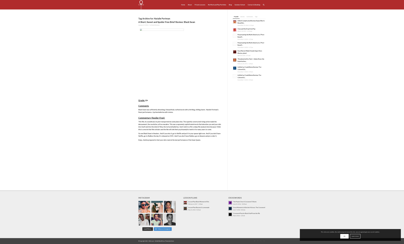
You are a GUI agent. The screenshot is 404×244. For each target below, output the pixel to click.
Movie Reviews (155, 25)
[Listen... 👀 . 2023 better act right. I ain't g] (170, 220)
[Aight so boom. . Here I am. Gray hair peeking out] (157, 220)
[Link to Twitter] (254, 240)
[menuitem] (183, 4)
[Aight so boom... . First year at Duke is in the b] (144, 207)
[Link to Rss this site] (260, 240)
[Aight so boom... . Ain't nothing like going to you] (170, 207)
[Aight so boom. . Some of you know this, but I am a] (144, 220)
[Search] (264, 4)
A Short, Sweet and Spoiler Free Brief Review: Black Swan (166, 22)
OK (345, 236)
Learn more (355, 236)
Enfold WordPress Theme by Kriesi (164, 241)
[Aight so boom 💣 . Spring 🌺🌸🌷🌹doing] (157, 207)
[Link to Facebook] (257, 240)
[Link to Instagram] (264, 240)
